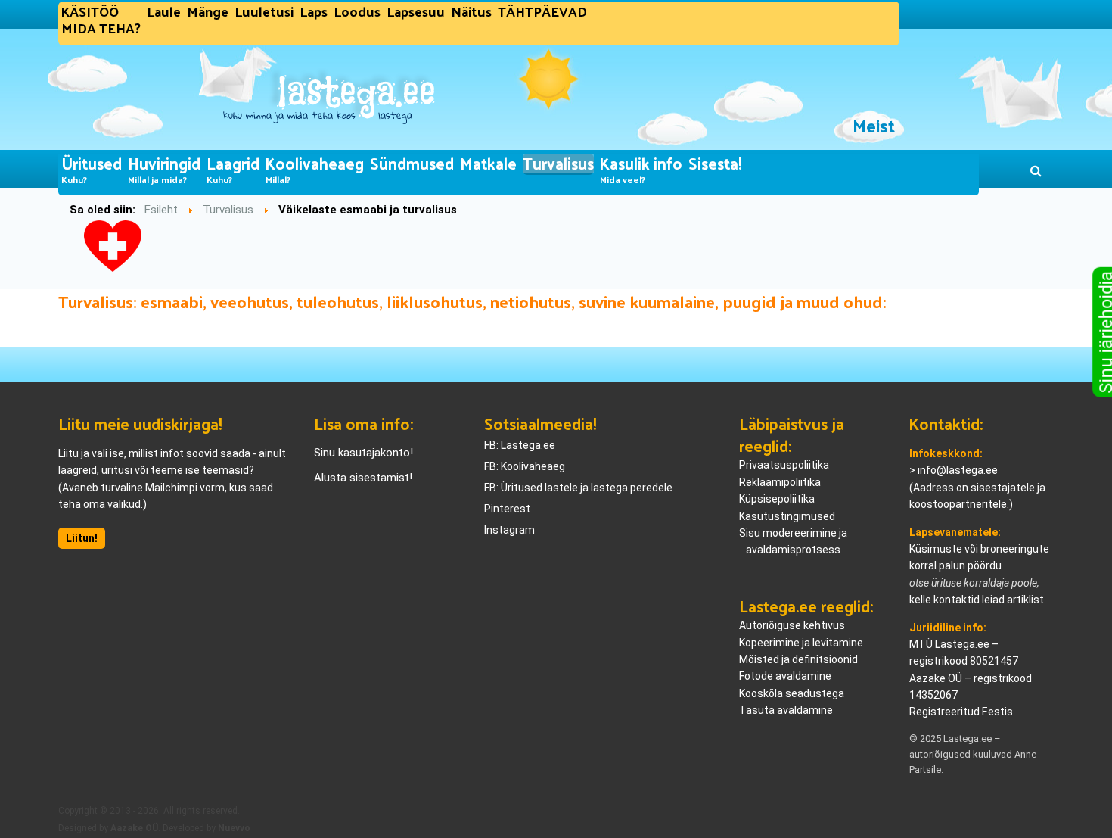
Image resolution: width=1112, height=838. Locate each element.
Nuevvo (234, 828)
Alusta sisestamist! (363, 477)
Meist (874, 125)
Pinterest (507, 509)
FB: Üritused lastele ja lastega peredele (578, 487)
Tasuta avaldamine (786, 710)
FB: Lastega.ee (519, 445)
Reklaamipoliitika (780, 482)
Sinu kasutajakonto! (363, 452)
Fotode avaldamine (785, 676)
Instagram (509, 530)
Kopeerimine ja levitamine (801, 643)
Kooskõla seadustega (791, 693)
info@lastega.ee (958, 470)
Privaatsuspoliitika (784, 465)
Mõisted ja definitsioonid (798, 659)
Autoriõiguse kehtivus (792, 625)
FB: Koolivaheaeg (524, 466)
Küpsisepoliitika (777, 499)
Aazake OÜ (134, 828)
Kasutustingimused (787, 516)
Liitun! (82, 538)
